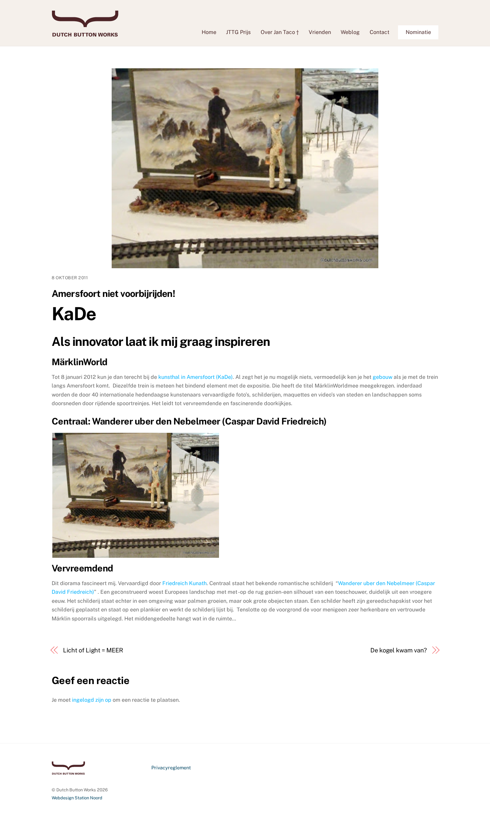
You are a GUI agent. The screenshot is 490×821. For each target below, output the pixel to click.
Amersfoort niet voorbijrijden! (113, 293)
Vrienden (320, 32)
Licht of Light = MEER (93, 650)
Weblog (350, 32)
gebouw (381, 377)
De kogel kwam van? (398, 650)
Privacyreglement (171, 767)
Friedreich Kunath (184, 583)
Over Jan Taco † (280, 32)
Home (209, 32)
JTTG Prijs (238, 32)
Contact (379, 32)
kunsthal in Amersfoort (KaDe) (195, 377)
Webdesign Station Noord (77, 797)
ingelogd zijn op (91, 700)
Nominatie (418, 32)
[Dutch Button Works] (85, 33)
